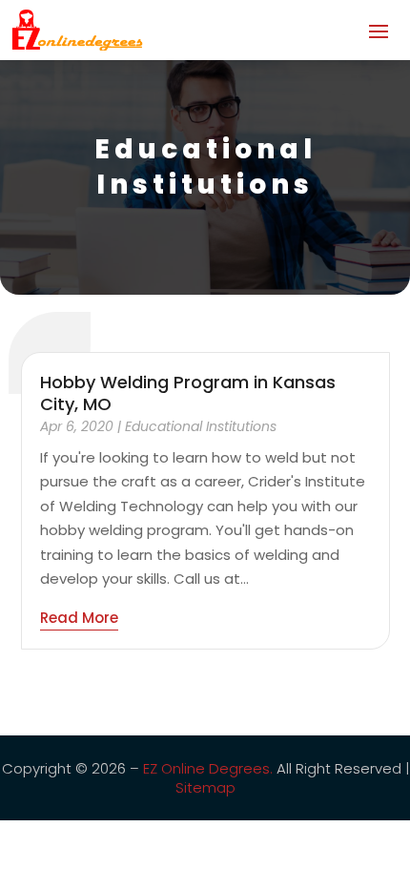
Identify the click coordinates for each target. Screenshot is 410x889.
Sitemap (205, 787)
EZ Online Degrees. (208, 768)
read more (79, 618)
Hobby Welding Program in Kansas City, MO (188, 393)
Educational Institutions (201, 426)
